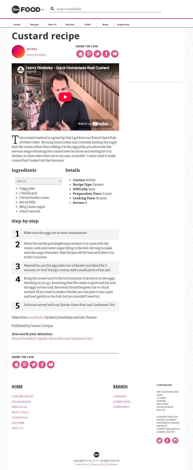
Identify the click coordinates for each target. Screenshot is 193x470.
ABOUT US (17, 428)
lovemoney (119, 396)
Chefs (88, 24)
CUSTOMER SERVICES (22, 396)
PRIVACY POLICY (20, 412)
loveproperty (121, 407)
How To (52, 24)
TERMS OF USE (19, 407)
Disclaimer (112, 464)
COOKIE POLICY (20, 417)
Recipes (34, 24)
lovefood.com (93, 460)
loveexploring (122, 401)
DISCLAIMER (18, 422)
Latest (16, 24)
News (105, 24)
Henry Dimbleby (36, 54)
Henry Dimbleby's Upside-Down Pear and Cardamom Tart (52, 338)
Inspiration (123, 24)
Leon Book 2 (36, 317)
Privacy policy (98, 464)
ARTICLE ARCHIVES (21, 401)
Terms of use (81, 464)
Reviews (70, 24)
